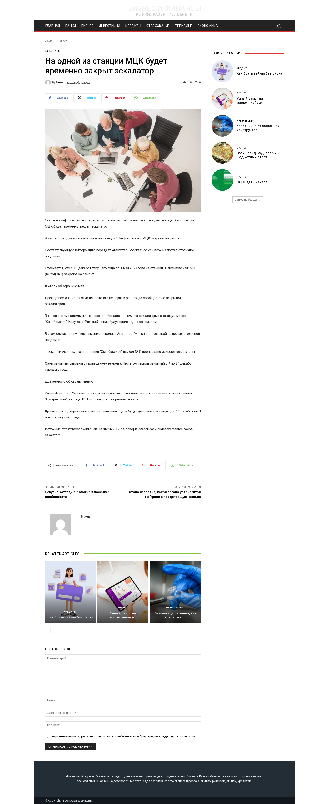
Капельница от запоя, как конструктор (175, 615)
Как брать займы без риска (70, 617)
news (60, 82)
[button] (278, 26)
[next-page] (55, 630)
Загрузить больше (246, 199)
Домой (49, 41)
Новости (62, 41)
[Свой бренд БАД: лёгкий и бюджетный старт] (222, 153)
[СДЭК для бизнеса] (222, 180)
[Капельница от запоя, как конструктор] (175, 592)
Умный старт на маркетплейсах (123, 615)
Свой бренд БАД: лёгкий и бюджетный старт (258, 155)
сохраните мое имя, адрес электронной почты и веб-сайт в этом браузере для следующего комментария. (123, 736)
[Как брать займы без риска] (70, 592)
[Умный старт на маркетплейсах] (123, 592)
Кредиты (70, 612)
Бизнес (122, 607)
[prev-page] (48, 630)
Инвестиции (174, 607)
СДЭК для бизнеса (252, 182)
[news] (48, 82)
